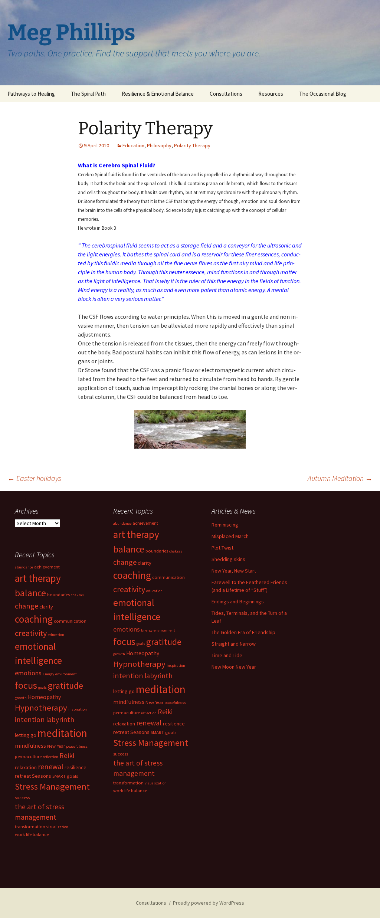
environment (164, 630)
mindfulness (128, 701)
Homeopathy (142, 653)
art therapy (136, 534)
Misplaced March (230, 536)
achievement (145, 523)
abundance (122, 523)
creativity (129, 589)
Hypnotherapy (139, 664)
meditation (161, 689)
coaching (132, 575)
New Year (154, 702)
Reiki (165, 711)
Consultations (226, 93)
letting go (124, 691)
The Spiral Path (88, 93)
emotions (126, 629)
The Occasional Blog (322, 93)
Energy (147, 630)
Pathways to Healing (31, 93)
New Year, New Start (234, 570)
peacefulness (175, 702)
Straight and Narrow (234, 643)
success (120, 754)
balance (128, 549)
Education (133, 145)
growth (119, 654)
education (154, 590)
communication (168, 577)
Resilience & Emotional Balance (158, 93)
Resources (270, 93)
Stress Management (150, 742)
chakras (175, 551)
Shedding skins (228, 559)
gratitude (163, 641)
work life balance (130, 790)
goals (141, 643)
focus (124, 641)
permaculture (126, 712)
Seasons (140, 732)
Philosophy (159, 145)
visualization (156, 783)
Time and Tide (227, 655)
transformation (128, 783)
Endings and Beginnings (238, 601)
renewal (149, 722)
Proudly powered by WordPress (208, 902)
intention (128, 675)
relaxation (124, 723)
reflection (149, 713)
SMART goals (163, 732)
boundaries (156, 551)
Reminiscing (225, 524)
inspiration (176, 665)
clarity (144, 563)
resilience (174, 723)
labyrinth (158, 675)
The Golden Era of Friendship (243, 632)
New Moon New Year (234, 666)
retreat (121, 732)
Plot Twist (222, 547)
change (125, 562)
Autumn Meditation (340, 478)
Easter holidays (34, 478)
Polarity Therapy (192, 145)
